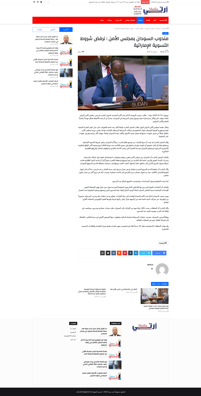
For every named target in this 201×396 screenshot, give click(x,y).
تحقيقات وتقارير (130, 20)
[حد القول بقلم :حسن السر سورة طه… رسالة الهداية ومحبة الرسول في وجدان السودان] (66, 39)
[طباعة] (102, 253)
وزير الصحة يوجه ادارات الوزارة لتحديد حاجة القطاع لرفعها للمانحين (156, 307)
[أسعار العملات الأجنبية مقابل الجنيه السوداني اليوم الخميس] (66, 84)
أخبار (154, 20)
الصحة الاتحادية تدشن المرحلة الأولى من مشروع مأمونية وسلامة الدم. (45, 61)
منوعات (109, 20)
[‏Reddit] (119, 253)
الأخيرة (65, 29)
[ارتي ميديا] (151, 10)
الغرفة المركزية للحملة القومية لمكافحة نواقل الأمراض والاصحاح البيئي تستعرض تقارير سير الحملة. (92, 291)
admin (162, 52)
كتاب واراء (118, 20)
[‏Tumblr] (130, 253)
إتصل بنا (73, 328)
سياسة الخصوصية (70, 336)
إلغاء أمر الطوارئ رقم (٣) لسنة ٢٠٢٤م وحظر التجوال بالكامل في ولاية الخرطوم (114, 2)
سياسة (140, 20)
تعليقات (39, 29)
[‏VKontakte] (113, 253)
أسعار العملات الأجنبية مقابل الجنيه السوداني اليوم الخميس (46, 82)
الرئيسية (162, 20)
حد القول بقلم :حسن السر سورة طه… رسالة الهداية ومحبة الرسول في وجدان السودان (46, 39)
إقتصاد (148, 20)
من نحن (73, 339)
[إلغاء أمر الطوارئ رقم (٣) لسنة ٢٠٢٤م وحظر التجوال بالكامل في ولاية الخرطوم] (66, 51)
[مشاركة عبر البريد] (108, 253)
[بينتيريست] (124, 253)
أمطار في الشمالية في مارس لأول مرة (123, 289)
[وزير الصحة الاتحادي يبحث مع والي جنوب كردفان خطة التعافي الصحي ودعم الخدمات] (66, 73)
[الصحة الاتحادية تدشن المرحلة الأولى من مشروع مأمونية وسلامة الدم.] (66, 62)
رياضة (102, 20)
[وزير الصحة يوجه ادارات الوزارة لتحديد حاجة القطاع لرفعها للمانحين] (155, 296)
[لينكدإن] (136, 253)
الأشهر (52, 29)
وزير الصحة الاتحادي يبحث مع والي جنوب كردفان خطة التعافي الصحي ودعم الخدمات (46, 72)
